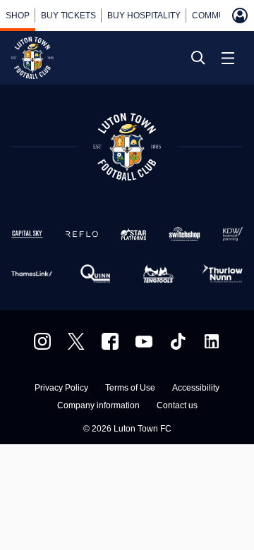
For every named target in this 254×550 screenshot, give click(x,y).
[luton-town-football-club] (211, 341)
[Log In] (239, 15)
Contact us (177, 405)
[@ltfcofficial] (177, 341)
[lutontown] (42, 341)
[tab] (17, 15)
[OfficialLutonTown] (143, 341)
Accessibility (195, 388)
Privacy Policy (61, 388)
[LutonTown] (76, 341)
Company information (98, 405)
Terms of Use (130, 388)
